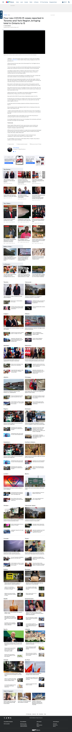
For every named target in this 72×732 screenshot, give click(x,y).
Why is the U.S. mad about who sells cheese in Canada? (24, 702)
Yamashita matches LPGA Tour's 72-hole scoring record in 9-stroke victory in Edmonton (38, 365)
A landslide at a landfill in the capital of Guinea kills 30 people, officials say (38, 558)
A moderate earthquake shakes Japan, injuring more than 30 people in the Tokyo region (13, 674)
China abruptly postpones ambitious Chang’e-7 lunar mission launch (33, 674)
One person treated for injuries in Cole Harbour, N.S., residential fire (12, 392)
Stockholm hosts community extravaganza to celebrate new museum (17, 428)
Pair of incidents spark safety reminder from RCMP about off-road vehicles (38, 402)
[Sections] (3, 2)
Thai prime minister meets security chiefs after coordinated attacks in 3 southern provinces (38, 564)
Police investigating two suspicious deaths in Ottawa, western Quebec (37, 333)
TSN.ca (38, 726)
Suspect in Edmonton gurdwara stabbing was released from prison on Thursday (37, 703)
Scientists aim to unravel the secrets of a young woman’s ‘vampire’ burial (38, 257)
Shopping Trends (53, 2)
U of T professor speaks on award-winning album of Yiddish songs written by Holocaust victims (23, 258)
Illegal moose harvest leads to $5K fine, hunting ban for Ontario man (35, 457)
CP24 (38, 723)
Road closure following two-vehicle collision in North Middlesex (13, 488)
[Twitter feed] (4, 717)
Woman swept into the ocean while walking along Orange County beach (10, 702)
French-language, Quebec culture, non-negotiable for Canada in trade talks (12, 360)
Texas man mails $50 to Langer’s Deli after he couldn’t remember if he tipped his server (10, 258)
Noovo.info (55, 723)
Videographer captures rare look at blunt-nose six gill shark (24, 220)
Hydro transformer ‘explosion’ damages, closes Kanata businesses (35, 329)
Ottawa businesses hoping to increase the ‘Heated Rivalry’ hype (38, 220)
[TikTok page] (6, 717)
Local (21, 2)
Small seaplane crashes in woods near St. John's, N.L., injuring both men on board (17, 402)
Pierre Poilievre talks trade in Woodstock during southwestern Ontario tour (17, 499)
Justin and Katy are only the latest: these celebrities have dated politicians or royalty (24, 275)
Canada (26, 2)
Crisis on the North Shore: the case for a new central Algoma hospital (38, 467)
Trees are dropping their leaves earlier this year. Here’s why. (17, 396)
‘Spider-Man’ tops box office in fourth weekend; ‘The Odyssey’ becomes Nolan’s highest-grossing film (34, 613)
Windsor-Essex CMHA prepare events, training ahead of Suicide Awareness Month (13, 520)
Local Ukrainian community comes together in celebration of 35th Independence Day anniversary (38, 436)
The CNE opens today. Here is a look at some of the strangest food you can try (10, 275)
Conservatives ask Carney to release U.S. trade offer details (10, 196)
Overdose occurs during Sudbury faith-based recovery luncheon (38, 461)
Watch (31, 2)
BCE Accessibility (7, 723)
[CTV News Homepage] (10, 2)
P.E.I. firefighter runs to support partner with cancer (24, 240)
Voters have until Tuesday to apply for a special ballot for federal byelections (12, 583)
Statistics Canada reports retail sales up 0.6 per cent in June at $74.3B (34, 583)
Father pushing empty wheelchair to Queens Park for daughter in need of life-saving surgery (35, 424)
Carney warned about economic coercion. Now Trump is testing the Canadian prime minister (24, 181)
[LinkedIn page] (10, 717)
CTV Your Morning (44, 2)
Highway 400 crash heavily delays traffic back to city (34, 488)
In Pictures (36, 2)
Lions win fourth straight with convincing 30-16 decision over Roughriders (13, 424)
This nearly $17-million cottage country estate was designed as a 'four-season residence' (38, 275)
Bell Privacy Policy (23, 723)
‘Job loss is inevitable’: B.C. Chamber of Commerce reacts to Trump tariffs (33, 297)
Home (17, 2)
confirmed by (14, 59)
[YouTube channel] (8, 717)
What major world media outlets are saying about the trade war (38, 180)
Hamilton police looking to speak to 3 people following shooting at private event (17, 307)
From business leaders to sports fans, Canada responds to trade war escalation (38, 397)
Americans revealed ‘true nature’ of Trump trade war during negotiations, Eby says (38, 531)
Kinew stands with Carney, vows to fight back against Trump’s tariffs (34, 392)
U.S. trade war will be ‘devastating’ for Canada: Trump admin (23, 196)
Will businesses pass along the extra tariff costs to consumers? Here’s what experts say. (17, 493)
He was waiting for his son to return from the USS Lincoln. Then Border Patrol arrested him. (34, 553)
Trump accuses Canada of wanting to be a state (9, 220)
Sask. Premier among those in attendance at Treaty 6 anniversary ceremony (10, 240)
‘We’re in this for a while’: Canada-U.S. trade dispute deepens (9, 180)
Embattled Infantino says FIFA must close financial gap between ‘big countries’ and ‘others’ (13, 644)
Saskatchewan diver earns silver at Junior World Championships (17, 461)
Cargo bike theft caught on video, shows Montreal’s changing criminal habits (17, 371)
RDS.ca (54, 726)
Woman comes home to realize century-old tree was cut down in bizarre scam (38, 240)
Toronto (5, 14)
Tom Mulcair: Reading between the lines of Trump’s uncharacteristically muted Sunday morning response (38, 197)
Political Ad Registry (23, 726)
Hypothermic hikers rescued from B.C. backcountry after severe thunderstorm (38, 301)
